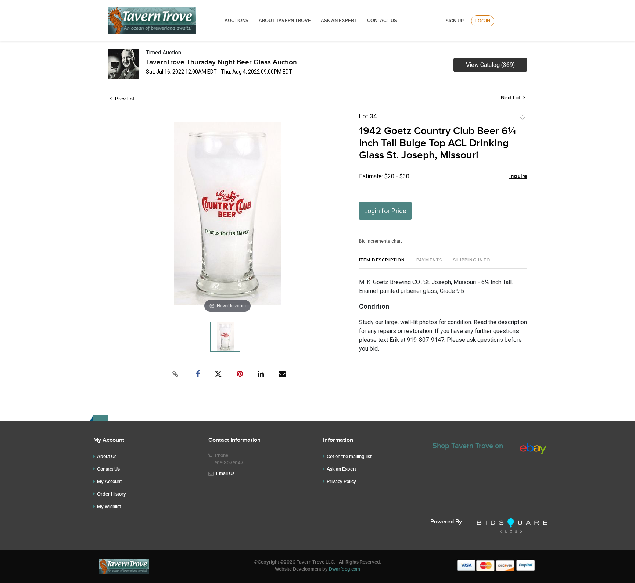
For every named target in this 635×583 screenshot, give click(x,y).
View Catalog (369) (490, 64)
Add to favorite (522, 117)
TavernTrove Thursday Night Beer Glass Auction (221, 62)
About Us (106, 456)
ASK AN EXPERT (339, 21)
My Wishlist (109, 506)
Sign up (455, 21)
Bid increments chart (380, 241)
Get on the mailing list (349, 456)
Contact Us (382, 21)
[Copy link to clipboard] (175, 374)
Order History (111, 494)
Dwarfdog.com (344, 569)
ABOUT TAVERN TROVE (285, 21)
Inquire (518, 176)
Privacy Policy (341, 481)
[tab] (382, 263)
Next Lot (511, 97)
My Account (109, 481)
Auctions (236, 21)
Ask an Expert (341, 469)
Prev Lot (124, 99)
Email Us (225, 473)
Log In (482, 21)
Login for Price (385, 211)
